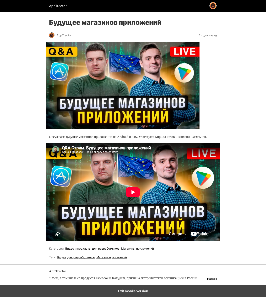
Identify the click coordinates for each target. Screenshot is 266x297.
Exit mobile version (133, 291)
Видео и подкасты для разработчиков (92, 248)
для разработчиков (81, 257)
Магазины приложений (137, 248)
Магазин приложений (111, 257)
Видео (61, 257)
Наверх (212, 278)
